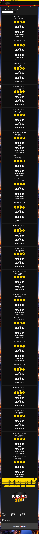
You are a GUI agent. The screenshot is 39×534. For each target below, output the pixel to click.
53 (24, 485)
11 (23, 479)
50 (16, 485)
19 (8, 481)
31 (3, 483)
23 (18, 481)
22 (15, 481)
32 (5, 483)
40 (25, 483)
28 (30, 481)
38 (20, 483)
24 (20, 481)
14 (30, 479)
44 (35, 483)
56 (31, 485)
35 (13, 483)
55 (29, 485)
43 (32, 483)
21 (13, 481)
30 (35, 481)
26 (25, 481)
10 (21, 479)
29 (32, 481)
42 (30, 483)
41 (27, 483)
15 (33, 479)
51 (19, 485)
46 (7, 485)
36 (15, 483)
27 (27, 481)
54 (26, 485)
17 (3, 481)
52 (21, 485)
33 (8, 483)
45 (4, 485)
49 (14, 485)
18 (5, 481)
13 (28, 479)
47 (9, 485)
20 (10, 481)
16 (35, 479)
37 (18, 483)
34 (10, 483)
